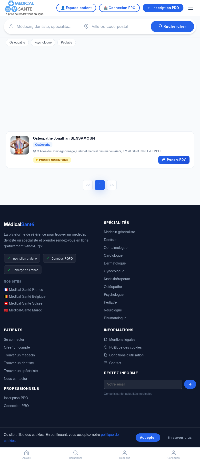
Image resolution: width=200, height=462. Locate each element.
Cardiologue (113, 255)
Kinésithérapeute (117, 278)
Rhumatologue (115, 317)
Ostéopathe (17, 42)
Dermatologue (115, 263)
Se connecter (14, 339)
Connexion (174, 458)
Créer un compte (17, 347)
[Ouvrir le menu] (191, 8)
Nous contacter (15, 378)
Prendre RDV (176, 159)
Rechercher (174, 26)
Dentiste (110, 239)
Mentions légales (122, 339)
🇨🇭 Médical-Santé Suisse (23, 303)
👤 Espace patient (76, 8)
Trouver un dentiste (19, 362)
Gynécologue (114, 270)
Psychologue (43, 42)
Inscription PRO (165, 8)
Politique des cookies (125, 347)
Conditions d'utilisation (126, 354)
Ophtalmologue (116, 247)
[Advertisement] (100, 88)
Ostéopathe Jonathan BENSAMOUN (64, 138)
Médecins (124, 458)
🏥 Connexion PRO (119, 8)
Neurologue (113, 310)
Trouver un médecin (19, 354)
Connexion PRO (16, 405)
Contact (115, 362)
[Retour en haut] (190, 442)
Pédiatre (66, 42)
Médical (19, 224)
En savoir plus (180, 437)
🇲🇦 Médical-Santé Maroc (23, 310)
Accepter (148, 437)
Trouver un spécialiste (21, 370)
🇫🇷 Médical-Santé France (23, 289)
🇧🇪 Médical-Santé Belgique (25, 296)
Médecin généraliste (119, 231)
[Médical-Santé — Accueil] (24, 7)
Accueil (26, 458)
